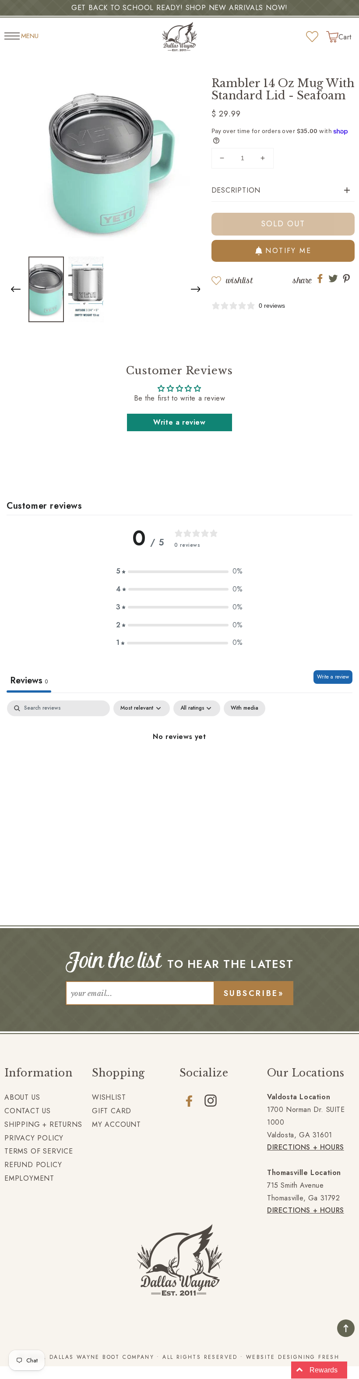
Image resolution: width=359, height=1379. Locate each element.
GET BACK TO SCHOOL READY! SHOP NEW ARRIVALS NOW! (179, 8)
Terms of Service (38, 1151)
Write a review (179, 422)
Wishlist (239, 280)
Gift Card (111, 1111)
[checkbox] (244, 708)
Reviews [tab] (29, 680)
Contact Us (27, 1111)
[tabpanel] (179, 766)
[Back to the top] (346, 1328)
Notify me (288, 251)
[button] (196, 288)
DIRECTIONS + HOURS (305, 1147)
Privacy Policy (33, 1138)
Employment (29, 1178)
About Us (22, 1097)
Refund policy (33, 1165)
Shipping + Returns (43, 1124)
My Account (116, 1124)
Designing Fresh (308, 1357)
